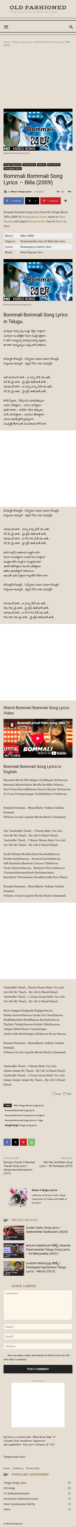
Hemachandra (29, 164)
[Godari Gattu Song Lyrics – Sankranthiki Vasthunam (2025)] (14, 1233)
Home (7, 42)
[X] (15, 1142)
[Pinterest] (23, 1142)
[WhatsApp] (31, 1142)
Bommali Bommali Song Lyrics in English (25, 1115)
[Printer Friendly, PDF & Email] (61, 1095)
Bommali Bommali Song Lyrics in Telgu (24, 1120)
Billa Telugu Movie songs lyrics (29, 1105)
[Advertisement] (38, 77)
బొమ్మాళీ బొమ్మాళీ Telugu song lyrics (21, 1125)
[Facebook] (7, 1142)
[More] (65, 200)
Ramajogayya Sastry (35, 216)
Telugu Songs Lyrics (21, 42)
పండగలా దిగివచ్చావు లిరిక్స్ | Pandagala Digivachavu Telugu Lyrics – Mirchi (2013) (46, 1267)
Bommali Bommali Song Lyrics (20, 1110)
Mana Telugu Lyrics (21, 191)
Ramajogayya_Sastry (13, 168)
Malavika (41, 164)
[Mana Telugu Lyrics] (6, 191)
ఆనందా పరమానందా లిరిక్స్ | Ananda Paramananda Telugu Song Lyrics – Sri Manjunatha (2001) (48, 1249)
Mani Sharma (53, 164)
